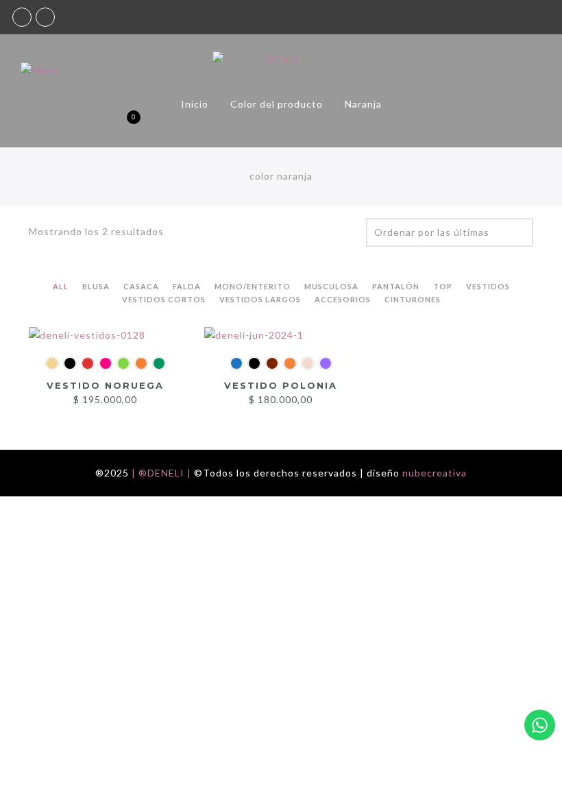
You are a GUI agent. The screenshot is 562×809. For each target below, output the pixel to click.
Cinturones (412, 299)
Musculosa (331, 286)
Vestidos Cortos (164, 299)
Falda (187, 286)
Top (442, 286)
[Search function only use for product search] (50, 124)
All (61, 286)
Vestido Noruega (105, 385)
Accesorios (343, 299)
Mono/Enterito (253, 286)
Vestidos (488, 286)
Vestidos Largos (260, 299)
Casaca (141, 286)
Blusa (96, 286)
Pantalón (395, 286)
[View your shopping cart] (122, 124)
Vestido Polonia (280, 385)
